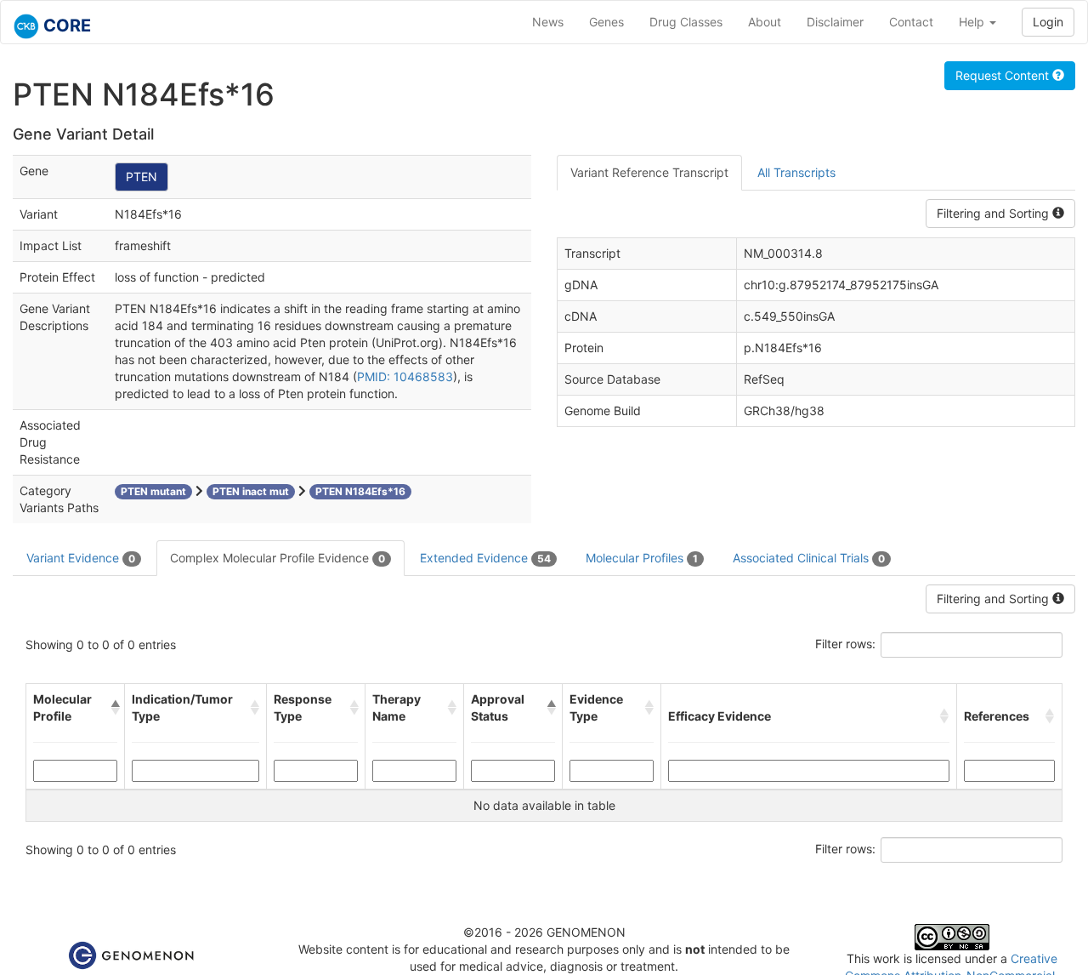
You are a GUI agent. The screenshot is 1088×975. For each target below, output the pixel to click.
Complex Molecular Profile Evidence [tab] (277, 557)
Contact (911, 21)
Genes (606, 21)
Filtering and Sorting (994, 213)
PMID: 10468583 (405, 376)
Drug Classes (685, 21)
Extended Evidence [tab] (485, 557)
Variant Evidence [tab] (80, 557)
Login (1048, 21)
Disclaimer (835, 21)
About (764, 21)
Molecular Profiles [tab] (642, 557)
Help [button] (973, 21)
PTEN (141, 176)
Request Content (1003, 75)
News (548, 21)
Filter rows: (845, 643)
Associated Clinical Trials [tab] (809, 557)
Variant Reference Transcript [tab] (649, 172)
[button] (114, 707)
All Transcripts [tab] (796, 172)
